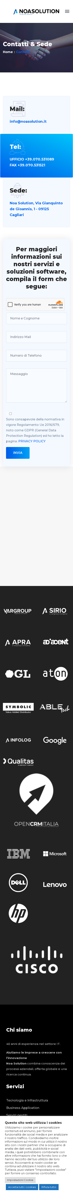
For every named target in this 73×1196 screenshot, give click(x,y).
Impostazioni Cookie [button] (20, 1180)
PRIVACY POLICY (32, 441)
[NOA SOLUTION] (36, 11)
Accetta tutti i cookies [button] (22, 1187)
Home (8, 52)
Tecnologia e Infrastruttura (27, 1100)
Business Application (22, 1108)
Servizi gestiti (16, 1115)
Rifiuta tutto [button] (48, 1187)
